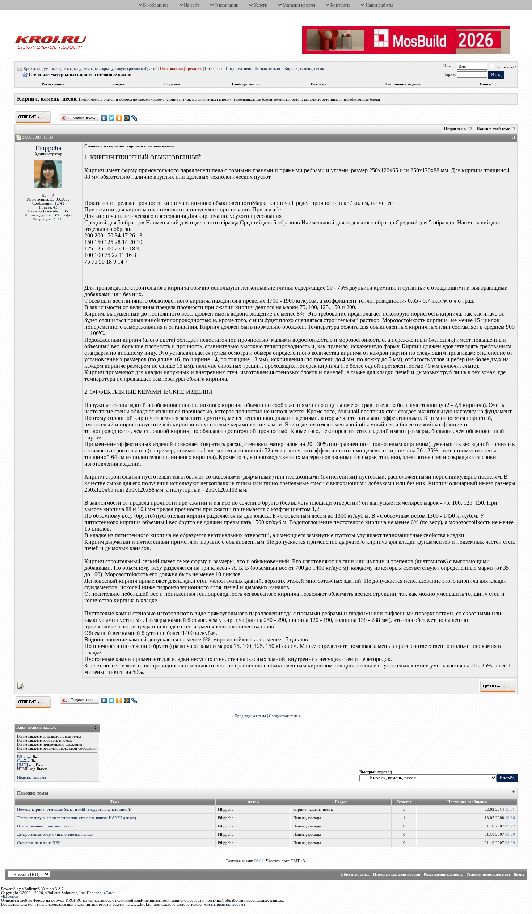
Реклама (319, 84)
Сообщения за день (403, 84)
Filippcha (48, 148)
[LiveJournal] (134, 118)
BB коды (24, 757)
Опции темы (455, 129)
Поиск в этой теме (493, 129)
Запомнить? (505, 67)
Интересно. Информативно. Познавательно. (243, 69)
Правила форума (31, 777)
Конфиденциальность (443, 874)
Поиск (485, 84)
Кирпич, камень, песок (304, 69)
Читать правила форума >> (227, 904)
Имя (447, 66)
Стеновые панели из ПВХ (39, 843)
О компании (226, 5)
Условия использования (488, 874)
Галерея (117, 84)
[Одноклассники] (119, 118)
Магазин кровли (299, 5)
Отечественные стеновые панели (45, 826)
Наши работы (379, 5)
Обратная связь (355, 874)
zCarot (109, 893)
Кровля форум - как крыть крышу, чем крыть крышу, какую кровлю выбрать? (90, 69)
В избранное (156, 5)
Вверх (519, 874)
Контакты (340, 5)
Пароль (449, 75)
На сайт (191, 5)
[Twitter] (111, 118)
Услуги (260, 5)
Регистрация (53, 84)
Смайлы (23, 761)
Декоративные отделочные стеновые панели (55, 835)
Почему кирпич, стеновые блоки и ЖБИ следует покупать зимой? (74, 810)
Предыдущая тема (250, 716)
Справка (172, 84)
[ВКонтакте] (104, 118)
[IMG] (22, 765)
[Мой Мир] (127, 118)
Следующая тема (283, 716)
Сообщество (243, 84)
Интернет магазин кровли (396, 874)
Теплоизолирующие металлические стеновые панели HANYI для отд (76, 818)
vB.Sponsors (10, 896)
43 (55, 207)
